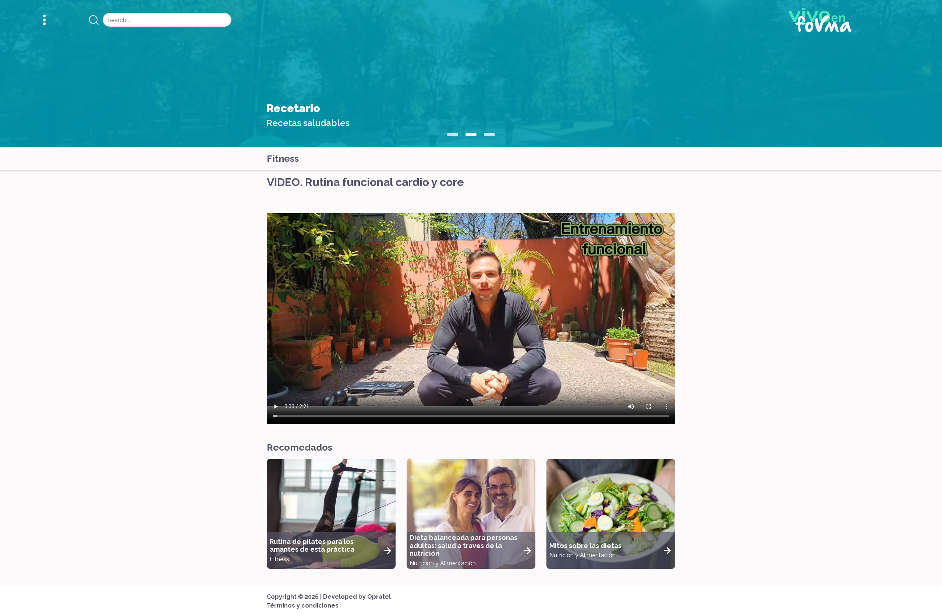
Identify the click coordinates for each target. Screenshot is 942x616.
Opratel (379, 596)
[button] (452, 134)
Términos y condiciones (303, 605)
